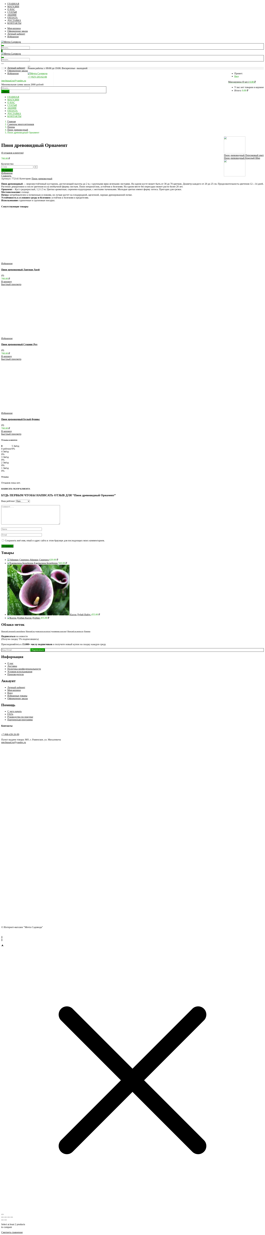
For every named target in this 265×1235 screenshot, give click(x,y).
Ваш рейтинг (8, 501)
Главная (11, 121)
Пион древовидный (17, 129)
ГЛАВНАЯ (13, 3)
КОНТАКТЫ (14, 23)
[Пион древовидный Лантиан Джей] (32, 260)
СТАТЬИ (12, 12)
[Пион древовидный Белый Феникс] (32, 410)
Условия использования (19, 671)
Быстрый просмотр (11, 284)
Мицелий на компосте (75, 631)
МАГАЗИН (13, 6)
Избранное (13, 36)
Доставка (12, 666)
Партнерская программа (20, 719)
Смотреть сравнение (12, 1232)
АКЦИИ (11, 15)
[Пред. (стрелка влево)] (2, 1219)
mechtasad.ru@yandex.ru (13, 80)
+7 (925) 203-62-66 (37, 77)
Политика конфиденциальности (24, 669)
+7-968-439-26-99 (10, 734)
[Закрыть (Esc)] (11, 1217)
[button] (242, 82)
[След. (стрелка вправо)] (5, 1219)
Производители (15, 674)
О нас (10, 663)
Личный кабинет (16, 34)
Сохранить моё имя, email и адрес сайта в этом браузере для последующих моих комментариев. (55, 540)
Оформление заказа (17, 31)
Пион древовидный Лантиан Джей (20, 269)
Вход (236, 76)
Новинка (87, 631)
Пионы (11, 127)
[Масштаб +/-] (2, 1217)
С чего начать (14, 711)
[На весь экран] (5, 1217)
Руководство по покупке (20, 717)
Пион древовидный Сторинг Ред (19, 344)
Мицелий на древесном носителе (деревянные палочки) (46, 631)
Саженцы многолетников (20, 124)
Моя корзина (14, 28)
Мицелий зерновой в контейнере (13, 631)
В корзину (7, 170)
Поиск (5, 91)
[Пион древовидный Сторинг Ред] (32, 335)
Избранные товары (17, 695)
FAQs (10, 714)
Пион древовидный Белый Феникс (20, 419)
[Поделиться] (8, 1217)
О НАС (11, 9)
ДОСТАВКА (14, 20)
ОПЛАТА (12, 17)
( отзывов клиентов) (12, 152)
